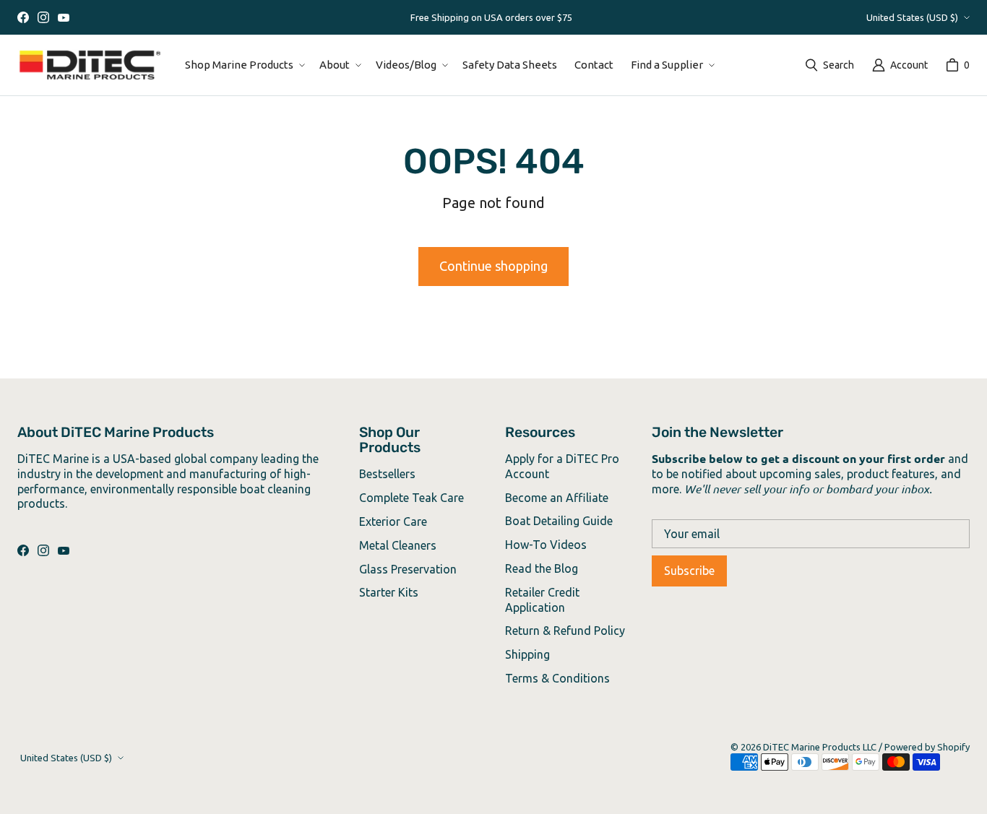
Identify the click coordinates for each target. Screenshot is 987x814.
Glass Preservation (408, 569)
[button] (243, 65)
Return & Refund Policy (565, 630)
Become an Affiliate (556, 497)
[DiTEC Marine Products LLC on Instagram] (43, 17)
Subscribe (689, 570)
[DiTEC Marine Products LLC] (89, 65)
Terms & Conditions (557, 678)
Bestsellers (387, 473)
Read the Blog (541, 568)
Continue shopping (493, 266)
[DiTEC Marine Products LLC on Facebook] (23, 17)
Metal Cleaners (397, 545)
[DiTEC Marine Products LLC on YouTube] (63, 17)
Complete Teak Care (411, 497)
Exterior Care (393, 521)
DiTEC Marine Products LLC (819, 747)
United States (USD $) (912, 17)
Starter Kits (388, 592)
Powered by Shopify (927, 747)
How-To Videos (546, 544)
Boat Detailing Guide (559, 520)
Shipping (527, 654)
